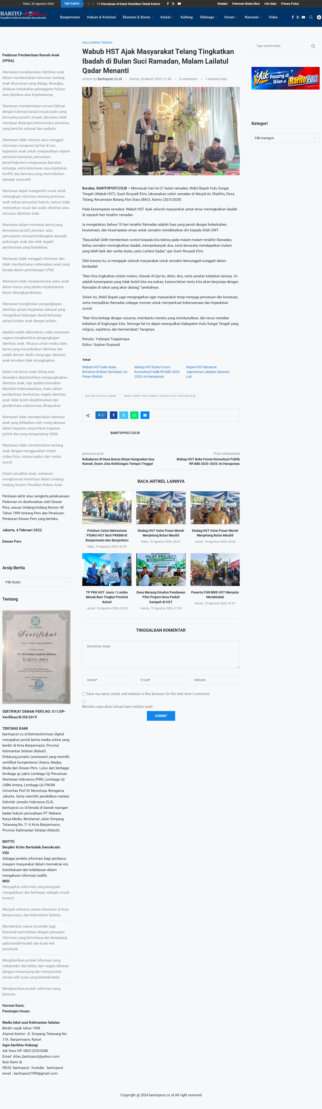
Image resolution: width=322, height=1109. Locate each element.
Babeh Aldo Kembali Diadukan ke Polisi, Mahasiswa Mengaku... (136, 4)
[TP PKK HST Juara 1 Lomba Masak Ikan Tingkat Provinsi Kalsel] (107, 569)
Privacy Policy (290, 3)
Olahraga (207, 17)
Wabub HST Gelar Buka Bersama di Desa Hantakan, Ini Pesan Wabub (104, 371)
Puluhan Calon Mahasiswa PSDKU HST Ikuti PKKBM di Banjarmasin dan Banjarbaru (107, 535)
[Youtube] (179, 4)
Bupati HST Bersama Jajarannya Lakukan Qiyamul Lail (207, 371)
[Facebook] (168, 4)
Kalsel (165, 17)
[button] (88, 4)
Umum (229, 17)
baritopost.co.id (110, 79)
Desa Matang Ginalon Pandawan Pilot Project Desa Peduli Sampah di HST (160, 597)
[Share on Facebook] (113, 415)
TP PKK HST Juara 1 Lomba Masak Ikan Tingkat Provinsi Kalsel (107, 597)
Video (273, 17)
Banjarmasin (70, 17)
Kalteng (187, 17)
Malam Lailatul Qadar (100, 395)
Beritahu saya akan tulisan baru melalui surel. (117, 706)
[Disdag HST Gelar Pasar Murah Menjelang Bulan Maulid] (161, 507)
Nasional (252, 17)
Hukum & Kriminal (101, 17)
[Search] (311, 17)
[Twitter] (173, 4)
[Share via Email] (144, 415)
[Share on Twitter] (123, 415)
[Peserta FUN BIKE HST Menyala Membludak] (215, 569)
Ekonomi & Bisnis (136, 17)
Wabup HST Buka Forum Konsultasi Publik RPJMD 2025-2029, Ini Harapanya (157, 371)
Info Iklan (270, 3)
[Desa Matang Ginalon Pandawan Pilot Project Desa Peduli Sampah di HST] (161, 569)
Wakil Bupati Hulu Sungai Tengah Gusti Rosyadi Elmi (160, 395)
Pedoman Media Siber (246, 3)
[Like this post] (102, 415)
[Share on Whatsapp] (134, 415)
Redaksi (222, 3)
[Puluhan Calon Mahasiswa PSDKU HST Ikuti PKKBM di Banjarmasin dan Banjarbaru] (107, 507)
